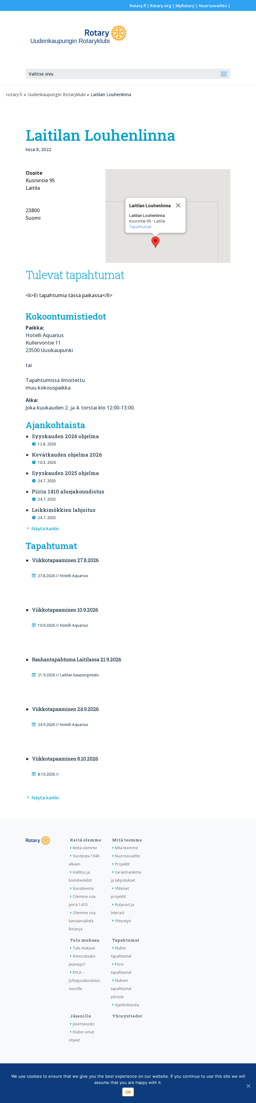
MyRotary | (187, 5)
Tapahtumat (140, 226)
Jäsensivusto (84, 1024)
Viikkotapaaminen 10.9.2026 (65, 609)
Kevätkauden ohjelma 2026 (67, 454)
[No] (248, 1086)
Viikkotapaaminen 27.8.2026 (65, 560)
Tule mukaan (85, 940)
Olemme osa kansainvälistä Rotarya (82, 921)
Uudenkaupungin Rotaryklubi (56, 94)
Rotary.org (160, 5)
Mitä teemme (127, 840)
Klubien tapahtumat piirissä (121, 988)
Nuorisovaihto (213, 5)
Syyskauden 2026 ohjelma (65, 436)
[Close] (178, 205)
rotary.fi (14, 94)
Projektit (122, 864)
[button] (155, 242)
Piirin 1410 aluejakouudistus (68, 491)
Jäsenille (80, 1016)
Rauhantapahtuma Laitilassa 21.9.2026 (76, 659)
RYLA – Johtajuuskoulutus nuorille (84, 980)
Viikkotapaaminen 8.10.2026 (65, 758)
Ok (128, 1092)
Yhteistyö (123, 921)
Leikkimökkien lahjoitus (64, 510)
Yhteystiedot (127, 1016)
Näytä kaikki (45, 528)
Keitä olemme (85, 840)
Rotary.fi (138, 5)
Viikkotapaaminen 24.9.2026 (65, 709)
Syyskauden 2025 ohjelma (65, 473)
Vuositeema (83, 888)
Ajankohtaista (127, 1004)
